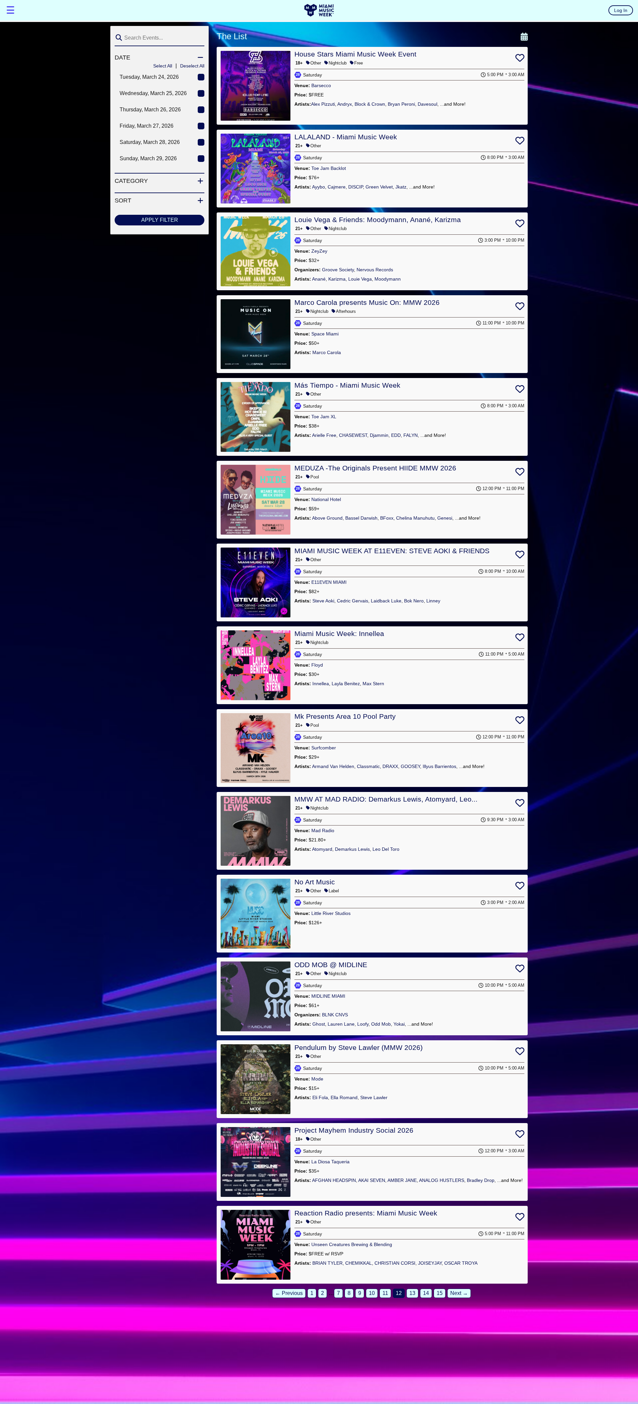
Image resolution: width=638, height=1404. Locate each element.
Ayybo (318, 187)
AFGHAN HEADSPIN (334, 1180)
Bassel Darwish (361, 518)
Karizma (337, 279)
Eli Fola (320, 1097)
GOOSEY (410, 766)
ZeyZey (319, 251)
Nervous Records (375, 269)
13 (412, 1293)
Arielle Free (324, 435)
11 (385, 1293)
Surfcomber (323, 747)
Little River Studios (331, 913)
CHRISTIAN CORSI (394, 1263)
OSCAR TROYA (461, 1263)
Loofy (363, 1024)
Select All (162, 65)
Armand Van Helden (333, 766)
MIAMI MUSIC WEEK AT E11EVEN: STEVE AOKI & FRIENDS (391, 551)
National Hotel (326, 499)
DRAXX (390, 766)
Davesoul (427, 104)
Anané (319, 279)
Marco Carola (326, 352)
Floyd (317, 665)
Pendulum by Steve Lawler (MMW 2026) (358, 1047)
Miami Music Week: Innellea (339, 633)
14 (426, 1293)
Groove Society (338, 269)
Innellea (320, 683)
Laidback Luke (386, 600)
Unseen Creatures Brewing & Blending (351, 1244)
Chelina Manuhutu (415, 518)
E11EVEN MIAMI (329, 582)
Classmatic (368, 766)
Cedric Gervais (352, 600)
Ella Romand (344, 1097)
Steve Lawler (373, 1097)
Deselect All (192, 65)
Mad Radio (322, 830)
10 (372, 1293)
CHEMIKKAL (358, 1263)
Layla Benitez (346, 683)
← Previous (289, 1293)
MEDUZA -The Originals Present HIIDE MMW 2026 (375, 468)
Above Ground (327, 518)
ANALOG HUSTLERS (441, 1180)
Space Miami (325, 333)
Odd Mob (381, 1024)
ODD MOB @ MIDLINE (330, 964)
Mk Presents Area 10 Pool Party (345, 716)
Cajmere (337, 187)
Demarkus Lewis (352, 849)
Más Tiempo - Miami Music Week (347, 385)
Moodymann (387, 279)
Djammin (379, 435)
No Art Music (314, 882)
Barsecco (321, 85)
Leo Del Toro (385, 849)
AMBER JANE (402, 1180)
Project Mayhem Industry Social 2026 (353, 1130)
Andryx (344, 104)
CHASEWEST (353, 435)
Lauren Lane (341, 1024)
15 (440, 1293)
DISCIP (355, 187)
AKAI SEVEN (371, 1180)
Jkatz (400, 187)
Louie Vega (360, 279)
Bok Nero (414, 600)
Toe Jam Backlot (328, 168)
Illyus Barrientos (439, 766)
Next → (459, 1293)
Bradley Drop (480, 1180)
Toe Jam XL (323, 416)
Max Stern (373, 683)
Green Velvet (379, 187)
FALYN (410, 435)
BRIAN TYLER (327, 1263)
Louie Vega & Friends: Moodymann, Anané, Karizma (377, 219)
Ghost (318, 1024)
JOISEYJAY (430, 1263)
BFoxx (386, 518)
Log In (620, 10)
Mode (317, 1079)
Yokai (399, 1024)
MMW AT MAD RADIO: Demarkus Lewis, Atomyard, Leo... (386, 799)
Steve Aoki (323, 600)
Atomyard (322, 849)
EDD (396, 435)
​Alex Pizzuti (323, 104)
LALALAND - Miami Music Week (345, 137)
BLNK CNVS (335, 1014)
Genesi (444, 518)
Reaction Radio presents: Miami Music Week (365, 1213)
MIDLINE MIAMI (328, 996)
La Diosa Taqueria (330, 1161)
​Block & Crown (370, 104)
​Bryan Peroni (401, 104)
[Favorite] (519, 59)
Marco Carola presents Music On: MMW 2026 (367, 302)
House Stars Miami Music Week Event (355, 54)
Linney (433, 600)
